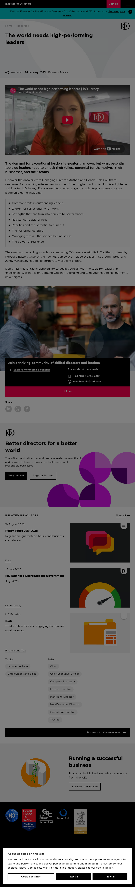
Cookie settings (31, 877)
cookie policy (104, 868)
